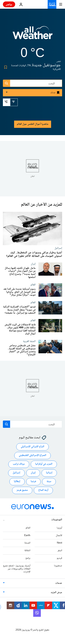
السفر (60, 550)
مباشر (9, 4)
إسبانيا (49, 473)
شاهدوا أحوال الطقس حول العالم (32, 124)
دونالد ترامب (19, 464)
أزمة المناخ (43, 490)
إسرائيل (58, 248)
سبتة (49, 481)
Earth (27, 535)
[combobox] (32, 83)
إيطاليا (17, 481)
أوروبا (59, 528)
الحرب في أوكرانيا (43, 464)
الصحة (27, 543)
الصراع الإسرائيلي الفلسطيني (32, 455)
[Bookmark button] (5, 67)
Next (59, 543)
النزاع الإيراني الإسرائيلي (32, 447)
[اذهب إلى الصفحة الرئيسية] (52, 4)
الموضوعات (56, 520)
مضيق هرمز (22, 490)
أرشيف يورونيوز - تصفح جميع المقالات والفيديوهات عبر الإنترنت (16, 569)
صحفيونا (58, 566)
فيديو (59, 558)
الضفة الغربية (29, 341)
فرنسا (33, 481)
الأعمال (59, 535)
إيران (33, 263)
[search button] (6, 83)
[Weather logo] (32, 35)
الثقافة (27, 550)
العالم (33, 284)
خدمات (58, 583)
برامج (27, 558)
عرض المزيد (56, 592)
